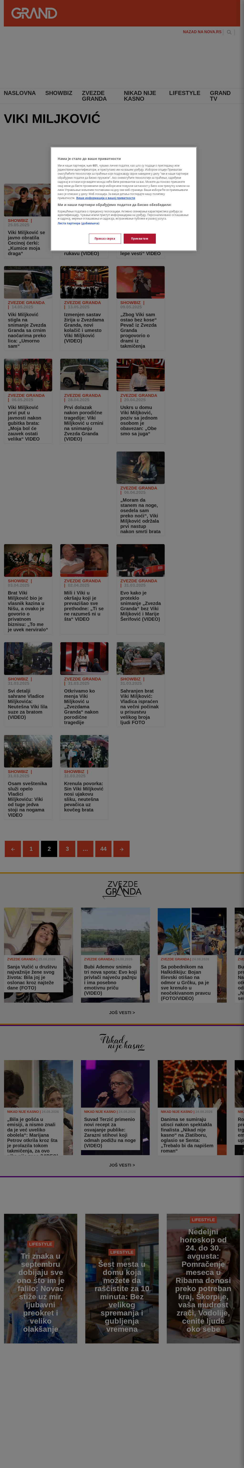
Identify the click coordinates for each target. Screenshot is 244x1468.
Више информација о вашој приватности (105, 198)
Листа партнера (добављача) (78, 223)
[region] (124, 199)
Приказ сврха (105, 238)
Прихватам (139, 238)
